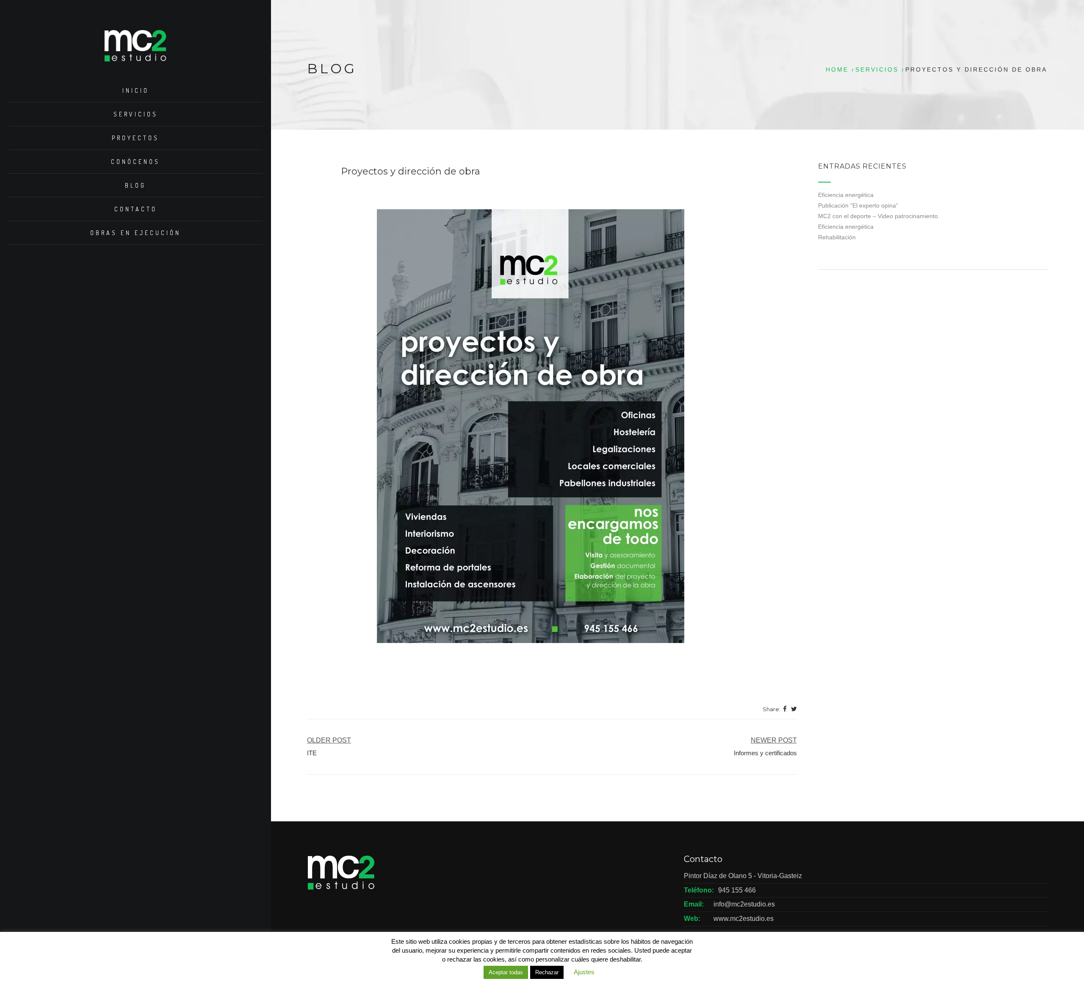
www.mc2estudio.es (743, 918)
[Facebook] (785, 709)
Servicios (135, 114)
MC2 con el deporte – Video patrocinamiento (878, 216)
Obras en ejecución (135, 232)
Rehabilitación (837, 237)
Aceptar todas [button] (506, 972)
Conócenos (135, 161)
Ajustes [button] (584, 972)
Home (837, 69)
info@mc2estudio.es (744, 904)
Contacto (135, 209)
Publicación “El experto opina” (858, 205)
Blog (135, 185)
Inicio (135, 90)
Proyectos (135, 137)
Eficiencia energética (846, 194)
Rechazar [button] (547, 972)
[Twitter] (794, 709)
